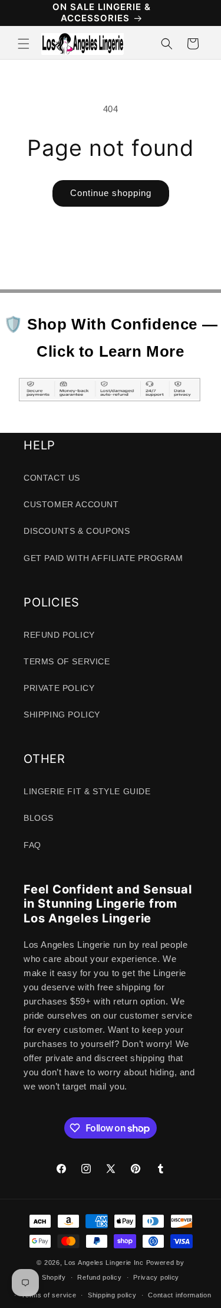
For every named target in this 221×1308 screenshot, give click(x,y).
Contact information (179, 1295)
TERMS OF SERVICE (67, 661)
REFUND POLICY (59, 635)
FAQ (32, 845)
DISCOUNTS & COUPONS (77, 531)
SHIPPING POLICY (62, 714)
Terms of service (48, 1295)
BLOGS (39, 818)
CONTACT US (52, 477)
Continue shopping (110, 193)
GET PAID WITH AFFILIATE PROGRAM (103, 558)
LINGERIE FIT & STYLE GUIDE (87, 791)
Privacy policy (156, 1277)
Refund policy (99, 1277)
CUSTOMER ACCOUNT (71, 504)
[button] (24, 44)
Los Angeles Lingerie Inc (104, 1262)
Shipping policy (112, 1295)
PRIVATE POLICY (59, 688)
